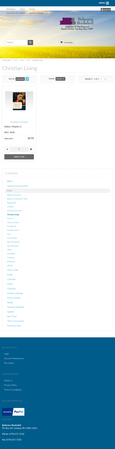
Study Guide (12, 270)
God (9, 234)
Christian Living (13, 215)
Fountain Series (13, 230)
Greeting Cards (14, 326)
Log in (106, 10)
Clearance (11, 289)
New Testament (13, 242)
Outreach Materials (15, 307)
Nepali (10, 303)
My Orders (9, 363)
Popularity (20, 79)
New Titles (12, 316)
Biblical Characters (14, 195)
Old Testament (13, 246)
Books (22, 60)
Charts (10, 284)
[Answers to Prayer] (19, 101)
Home (16, 60)
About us (8, 381)
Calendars (11, 279)
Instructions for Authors (15, 13)
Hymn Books (12, 238)
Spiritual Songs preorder (17, 186)
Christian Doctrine (14, 211)
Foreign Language (15, 293)
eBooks (10, 265)
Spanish (10, 312)
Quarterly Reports (36, 13)
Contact (32, 9)
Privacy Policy (10, 385)
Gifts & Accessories (15, 321)
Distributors (11, 9)
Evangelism (11, 226)
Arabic (10, 275)
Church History (13, 222)
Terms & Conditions (13, 390)
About (22, 9)
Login (6, 354)
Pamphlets (11, 254)
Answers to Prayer (19, 122)
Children (10, 207)
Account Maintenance (14, 358)
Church (10, 218)
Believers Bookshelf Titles (17, 199)
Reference (11, 261)
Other (9, 250)
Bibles (9, 181)
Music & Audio (13, 298)
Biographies (11, 203)
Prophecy (11, 258)
